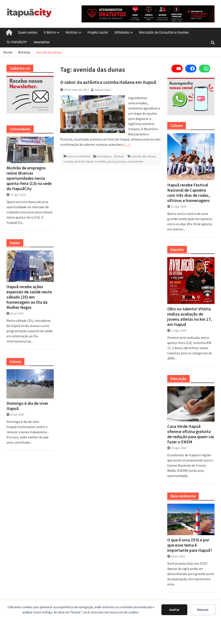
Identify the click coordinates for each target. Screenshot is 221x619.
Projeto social (97, 32)
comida (68, 161)
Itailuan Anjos (103, 90)
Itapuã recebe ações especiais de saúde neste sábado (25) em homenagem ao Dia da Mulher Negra (29, 297)
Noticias (119, 156)
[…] (127, 144)
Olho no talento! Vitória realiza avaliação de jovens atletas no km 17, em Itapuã (189, 316)
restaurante (135, 161)
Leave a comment (78, 156)
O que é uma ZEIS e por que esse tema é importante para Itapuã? (189, 545)
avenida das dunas (143, 156)
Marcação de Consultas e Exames (164, 32)
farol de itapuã (83, 161)
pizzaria (121, 161)
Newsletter (42, 42)
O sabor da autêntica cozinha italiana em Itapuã (108, 82)
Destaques (104, 156)
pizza (111, 161)
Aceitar (174, 610)
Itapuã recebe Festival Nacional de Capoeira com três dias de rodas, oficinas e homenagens (188, 192)
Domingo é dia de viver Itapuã (27, 406)
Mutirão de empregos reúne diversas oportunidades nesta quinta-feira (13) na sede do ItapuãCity (29, 178)
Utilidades (121, 32)
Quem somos (27, 32)
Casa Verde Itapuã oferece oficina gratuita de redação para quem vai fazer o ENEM (190, 434)
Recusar (203, 610)
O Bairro (50, 32)
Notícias (72, 32)
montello (100, 161)
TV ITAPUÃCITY (16, 42)
